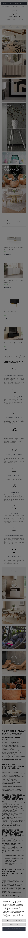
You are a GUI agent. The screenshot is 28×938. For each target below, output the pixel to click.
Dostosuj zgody (14, 924)
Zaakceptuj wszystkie (14, 928)
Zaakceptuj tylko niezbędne (14, 920)
